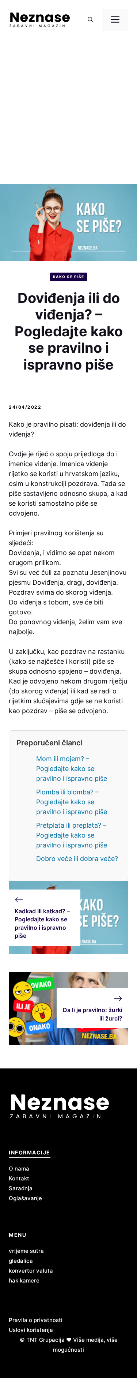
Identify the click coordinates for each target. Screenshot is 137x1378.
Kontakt (19, 1178)
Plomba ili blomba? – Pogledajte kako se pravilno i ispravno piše (71, 802)
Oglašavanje (25, 1198)
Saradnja (21, 1188)
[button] (90, 20)
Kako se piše (68, 276)
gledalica (21, 1260)
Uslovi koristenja (31, 1329)
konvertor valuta (31, 1270)
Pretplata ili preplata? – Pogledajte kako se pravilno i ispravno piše (71, 835)
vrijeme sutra (26, 1250)
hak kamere (24, 1280)
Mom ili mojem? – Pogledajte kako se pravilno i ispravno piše (71, 768)
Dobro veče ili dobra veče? (77, 858)
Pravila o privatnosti (35, 1320)
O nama (19, 1168)
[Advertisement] (68, 111)
